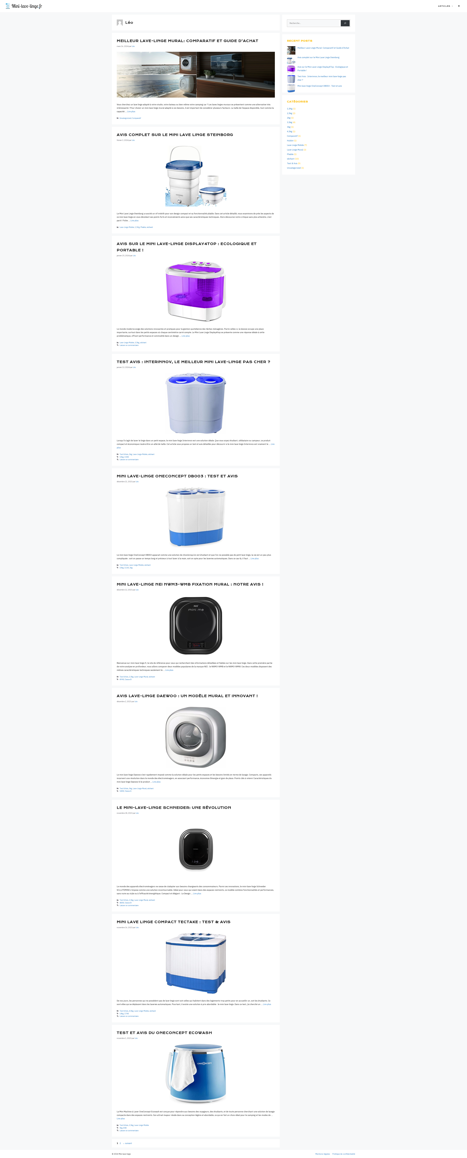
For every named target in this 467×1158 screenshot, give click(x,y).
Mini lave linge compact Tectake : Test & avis (174, 922)
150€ (126, 457)
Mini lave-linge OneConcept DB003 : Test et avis (177, 476)
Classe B (128, 679)
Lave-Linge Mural (141, 677)
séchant (150, 227)
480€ (122, 903)
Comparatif (136, 118)
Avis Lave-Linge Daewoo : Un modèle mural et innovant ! (187, 696)
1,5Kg (137, 227)
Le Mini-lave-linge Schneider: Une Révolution (174, 808)
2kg (130, 454)
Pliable (143, 227)
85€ (125, 1128)
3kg (130, 788)
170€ (126, 1013)
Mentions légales (322, 1154)
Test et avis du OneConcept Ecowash (164, 1033)
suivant (127, 1143)
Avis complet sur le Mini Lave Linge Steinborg (175, 135)
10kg (122, 457)
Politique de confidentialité (343, 1154)
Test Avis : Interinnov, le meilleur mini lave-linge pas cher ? (193, 362)
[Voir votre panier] (459, 6)
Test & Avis (124, 454)
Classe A (128, 791)
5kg (121, 1128)
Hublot (290, 140)
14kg (122, 1013)
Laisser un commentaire (129, 345)
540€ (122, 791)
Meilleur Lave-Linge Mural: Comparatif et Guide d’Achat (187, 41)
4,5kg (131, 1011)
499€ (122, 679)
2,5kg (131, 677)
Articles (444, 6)
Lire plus (131, 111)
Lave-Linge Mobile (127, 227)
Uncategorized (125, 118)
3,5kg (137, 342)
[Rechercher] (345, 23)
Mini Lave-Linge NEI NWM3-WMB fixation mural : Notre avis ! (191, 584)
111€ (126, 568)
